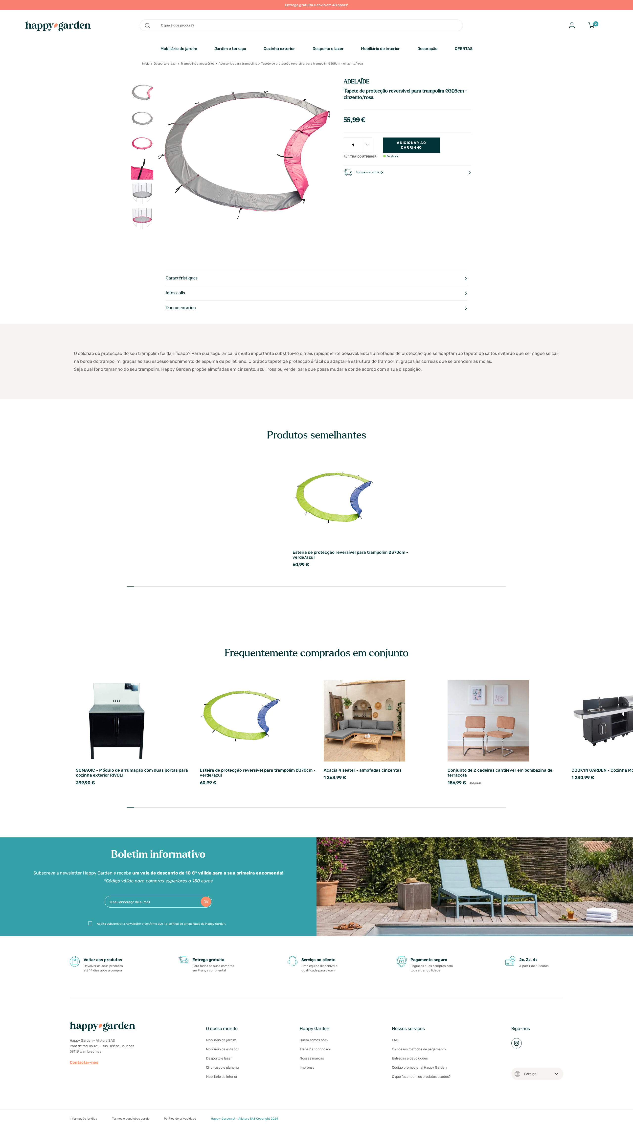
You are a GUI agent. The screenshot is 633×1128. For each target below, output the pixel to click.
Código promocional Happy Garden (419, 1067)
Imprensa (307, 1067)
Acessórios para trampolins (238, 63)
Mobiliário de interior (380, 48)
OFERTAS (464, 48)
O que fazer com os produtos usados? (421, 1077)
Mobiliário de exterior (222, 1049)
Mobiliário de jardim (178, 48)
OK (206, 901)
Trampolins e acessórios (197, 63)
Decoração (427, 48)
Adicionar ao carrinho (411, 145)
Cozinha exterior (279, 48)
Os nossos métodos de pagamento (419, 1049)
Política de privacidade (180, 1118)
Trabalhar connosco (315, 1049)
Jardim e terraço (230, 48)
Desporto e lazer (328, 48)
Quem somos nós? (314, 1040)
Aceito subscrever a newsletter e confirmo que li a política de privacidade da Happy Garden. (161, 923)
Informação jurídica (83, 1118)
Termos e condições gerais (130, 1118)
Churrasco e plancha (222, 1067)
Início (146, 63)
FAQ (395, 1040)
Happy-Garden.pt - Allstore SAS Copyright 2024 (244, 1118)
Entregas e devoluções (410, 1058)
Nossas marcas (312, 1058)
